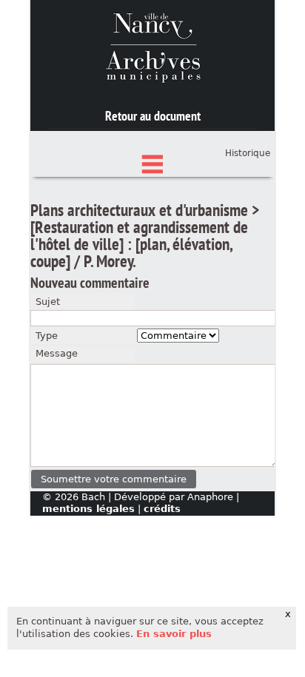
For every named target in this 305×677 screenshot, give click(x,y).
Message (57, 353)
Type (47, 335)
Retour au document (153, 115)
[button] (113, 479)
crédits (162, 508)
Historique (247, 153)
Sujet (48, 301)
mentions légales (88, 508)
